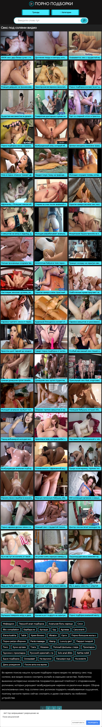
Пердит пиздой (84, 641)
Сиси (80, 624)
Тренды (35, 12)
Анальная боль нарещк (61, 624)
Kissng (52, 641)
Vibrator (53, 635)
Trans (33, 647)
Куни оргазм (19, 647)
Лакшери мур (63, 659)
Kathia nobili (83, 653)
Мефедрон (8, 624)
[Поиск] (84, 20)
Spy (54, 629)
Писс (5, 647)
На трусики (45, 659)
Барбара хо (29, 629)
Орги (64, 635)
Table (23, 635)
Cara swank (79, 629)
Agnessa (65, 629)
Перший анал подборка (31, 624)
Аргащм (44, 629)
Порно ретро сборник (14, 641)
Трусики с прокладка (14, 653)
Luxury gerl (66, 641)
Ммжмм (44, 647)
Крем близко (37, 635)
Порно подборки (53, 4)
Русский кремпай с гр (41, 653)
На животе (80, 659)
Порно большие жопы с (83, 635)
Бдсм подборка (11, 659)
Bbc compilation (11, 629)
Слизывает (29, 659)
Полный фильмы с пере (65, 647)
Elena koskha (9, 635)
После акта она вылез (36, 664)
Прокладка (89, 647)
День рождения (11, 664)
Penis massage (37, 641)
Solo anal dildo (65, 653)
